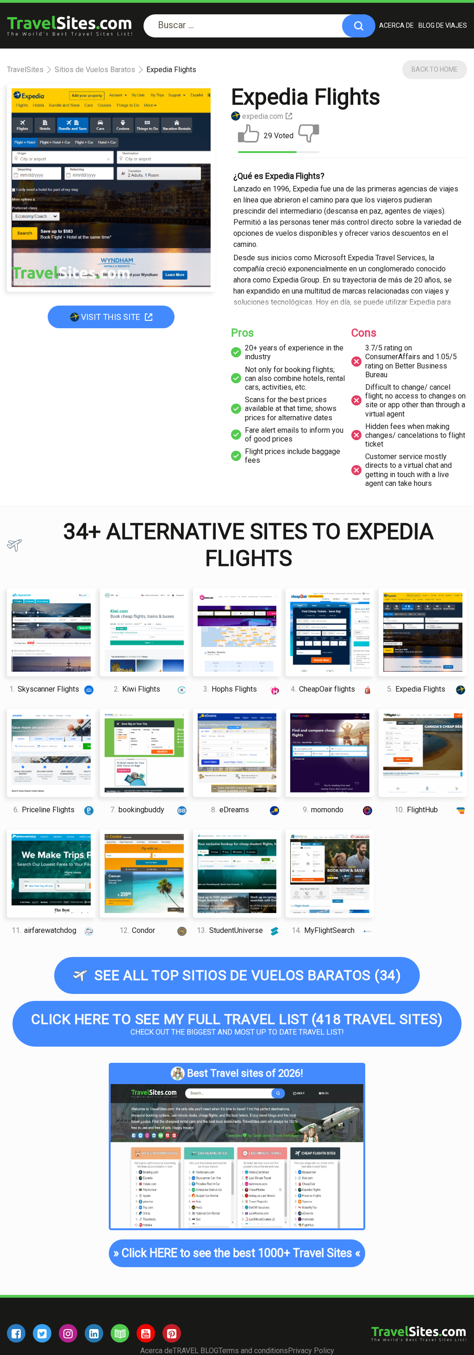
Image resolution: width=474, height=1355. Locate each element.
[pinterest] (171, 1333)
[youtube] (146, 1333)
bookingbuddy (137, 809)
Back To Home (435, 69)
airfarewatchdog (44, 930)
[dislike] (308, 135)
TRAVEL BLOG (195, 1350)
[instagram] (68, 1333)
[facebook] (16, 1333)
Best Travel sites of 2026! (245, 1073)
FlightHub (416, 809)
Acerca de (396, 25)
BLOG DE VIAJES (442, 25)
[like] (248, 135)
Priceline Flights (44, 809)
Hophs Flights (230, 689)
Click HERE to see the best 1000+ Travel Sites (237, 1253)
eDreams (230, 809)
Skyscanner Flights (44, 689)
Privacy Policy (311, 1350)
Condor (137, 930)
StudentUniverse (230, 930)
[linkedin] (94, 1333)
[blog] (120, 1333)
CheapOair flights (323, 689)
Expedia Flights (416, 689)
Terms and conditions (253, 1350)
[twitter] (42, 1333)
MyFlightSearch (323, 930)
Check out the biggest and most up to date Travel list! (237, 1023)
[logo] (69, 25)
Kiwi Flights (137, 689)
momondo (323, 809)
